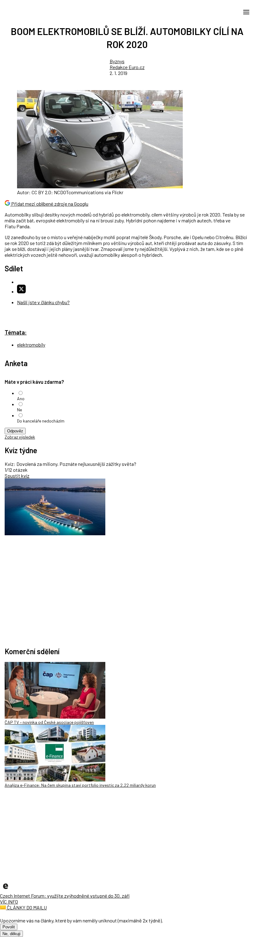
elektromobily (31, 345)
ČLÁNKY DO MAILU (26, 907)
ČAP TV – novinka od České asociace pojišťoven (49, 722)
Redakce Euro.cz (127, 67)
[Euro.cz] (5, 890)
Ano (20, 398)
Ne (19, 409)
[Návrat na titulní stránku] (32, 11)
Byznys (117, 61)
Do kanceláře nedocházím (40, 420)
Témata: (16, 332)
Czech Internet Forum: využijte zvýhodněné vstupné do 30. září (64, 896)
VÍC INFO (9, 901)
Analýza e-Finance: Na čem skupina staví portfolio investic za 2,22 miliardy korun (80, 785)
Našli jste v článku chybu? (43, 302)
